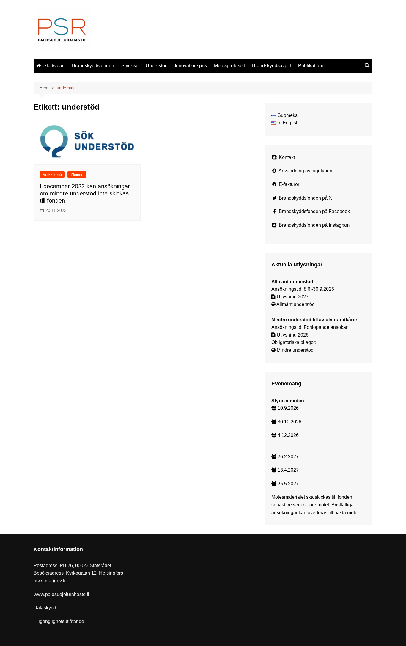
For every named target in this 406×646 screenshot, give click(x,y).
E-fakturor (289, 184)
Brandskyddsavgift (271, 65)
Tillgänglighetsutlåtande (59, 621)
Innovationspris (191, 65)
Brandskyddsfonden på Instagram (314, 225)
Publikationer (312, 65)
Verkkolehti (52, 174)
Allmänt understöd (295, 304)
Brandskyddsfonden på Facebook (314, 211)
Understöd (157, 65)
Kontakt (287, 157)
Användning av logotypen (305, 170)
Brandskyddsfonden (93, 65)
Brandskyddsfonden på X (305, 198)
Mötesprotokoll (229, 65)
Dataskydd (45, 607)
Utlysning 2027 (293, 296)
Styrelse (130, 65)
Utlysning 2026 (293, 334)
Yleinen (76, 174)
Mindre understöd (295, 350)
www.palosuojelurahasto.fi (61, 594)
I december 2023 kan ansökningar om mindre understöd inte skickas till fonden (85, 193)
